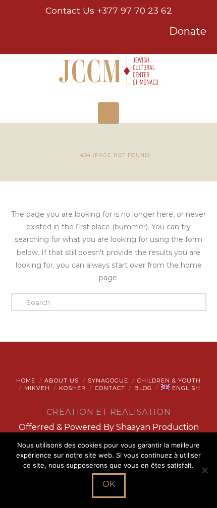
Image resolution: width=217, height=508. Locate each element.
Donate (187, 31)
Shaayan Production (157, 427)
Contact (110, 388)
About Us (61, 380)
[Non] (204, 470)
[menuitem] (180, 388)
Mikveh (37, 388)
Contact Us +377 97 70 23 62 (108, 10)
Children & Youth (169, 380)
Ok (108, 484)
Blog (143, 388)
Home (25, 380)
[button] (108, 112)
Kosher (72, 388)
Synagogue (108, 380)
